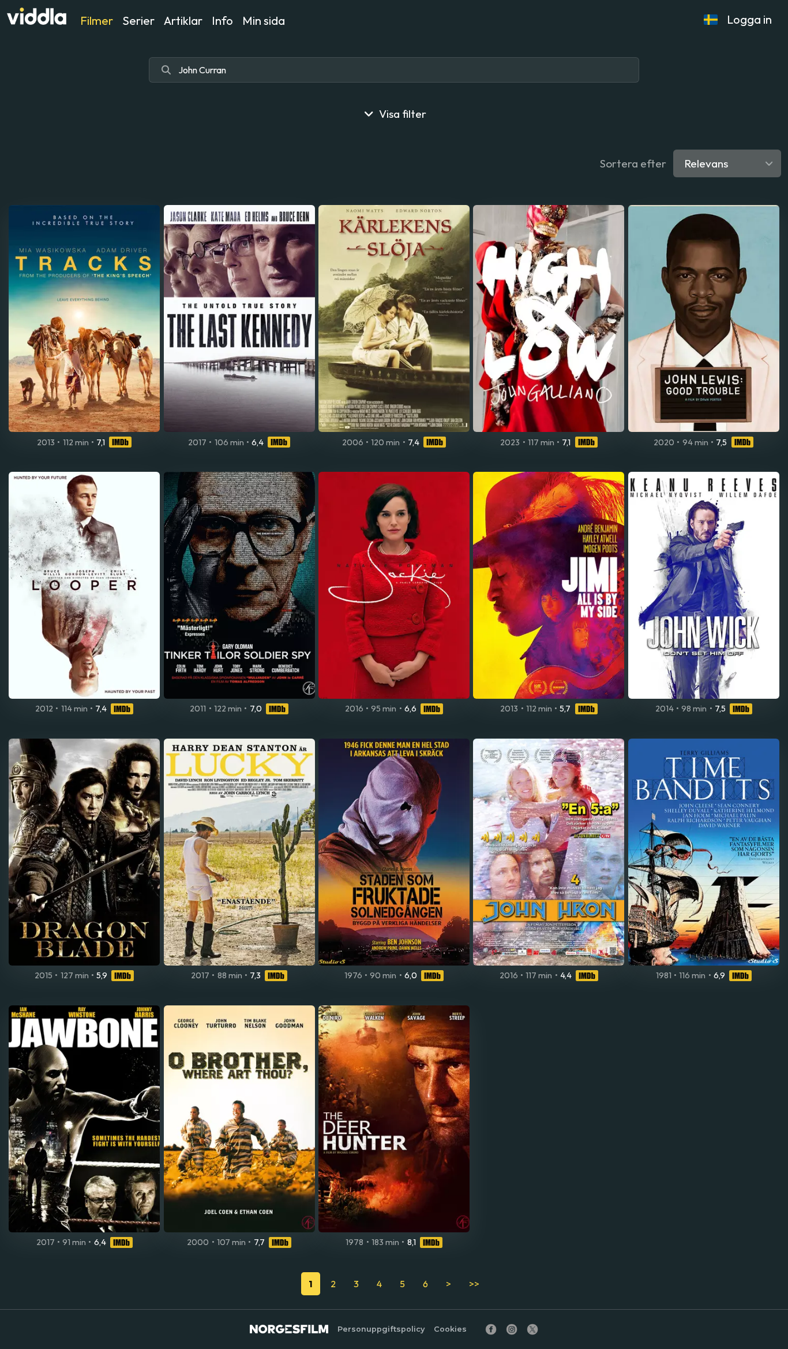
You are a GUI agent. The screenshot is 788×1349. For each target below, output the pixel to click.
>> (474, 1284)
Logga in (749, 19)
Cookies (450, 1329)
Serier (138, 20)
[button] (711, 19)
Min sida (263, 20)
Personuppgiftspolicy (381, 1329)
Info (222, 20)
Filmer (96, 20)
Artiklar (183, 20)
